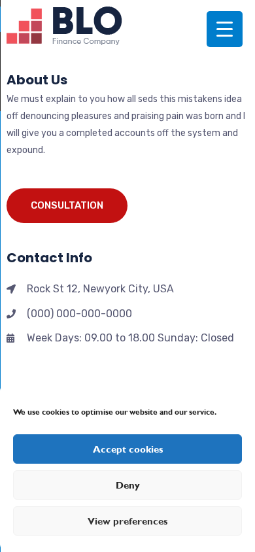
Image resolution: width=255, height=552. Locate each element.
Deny (128, 485)
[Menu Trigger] (225, 29)
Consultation (67, 205)
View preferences (127, 521)
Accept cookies (128, 449)
